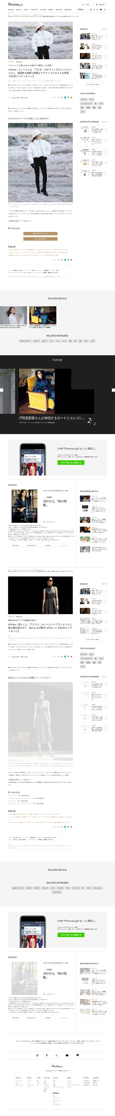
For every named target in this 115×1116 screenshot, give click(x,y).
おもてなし (46, 1109)
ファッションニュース (86, 103)
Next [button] (113, 390)
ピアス (54, 81)
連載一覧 (95, 1107)
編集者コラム (96, 1105)
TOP (9, 15)
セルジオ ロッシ (12, 640)
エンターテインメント (58, 1111)
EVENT (39, 1102)
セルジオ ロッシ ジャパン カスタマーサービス (20, 803)
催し (38, 1105)
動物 (45, 1107)
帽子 (47, 81)
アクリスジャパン (12, 795)
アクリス (61, 638)
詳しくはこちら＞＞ (49, 522)
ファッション (16, 15)
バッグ (91, 99)
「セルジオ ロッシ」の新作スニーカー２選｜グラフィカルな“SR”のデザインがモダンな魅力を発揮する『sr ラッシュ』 (39, 822)
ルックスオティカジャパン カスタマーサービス (20, 798)
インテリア (46, 1111)
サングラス (42, 638)
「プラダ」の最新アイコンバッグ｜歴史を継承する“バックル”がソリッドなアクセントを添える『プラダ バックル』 (38, 250)
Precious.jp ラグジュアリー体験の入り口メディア (58, 1095)
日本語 (88, 107)
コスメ (29, 1107)
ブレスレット (53, 638)
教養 (54, 1109)
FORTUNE (86, 1102)
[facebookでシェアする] (59, 97)
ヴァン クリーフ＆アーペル (73, 1109)
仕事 (54, 1105)
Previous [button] (1, 390)
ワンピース (32, 638)
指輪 (94, 107)
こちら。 (39, 525)
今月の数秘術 (86, 1107)
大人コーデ (25, 81)
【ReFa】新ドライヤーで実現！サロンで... (48, 418)
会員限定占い (86, 1109)
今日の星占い (86, 1105)
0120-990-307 (40, 798)
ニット (39, 81)
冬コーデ (31, 81)
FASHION (11, 62)
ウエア (17, 1107)
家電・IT (46, 1113)
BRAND (69, 1102)
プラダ (58, 81)
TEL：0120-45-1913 (40, 239)
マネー (54, 1107)
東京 (82, 107)
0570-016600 (40, 803)
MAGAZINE (96, 1102)
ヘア (28, 1111)
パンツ (43, 81)
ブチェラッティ (67, 638)
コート (35, 81)
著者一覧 (95, 1109)
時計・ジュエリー (20, 1109)
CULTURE (55, 1102)
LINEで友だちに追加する (71, 463)
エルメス (69, 1107)
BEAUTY (29, 1102)
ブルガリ (69, 1105)
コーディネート (26, 15)
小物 (51, 81)
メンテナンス (30, 1109)
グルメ (38, 1107)
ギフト (45, 1105)
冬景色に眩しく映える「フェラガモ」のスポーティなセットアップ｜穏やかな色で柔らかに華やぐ (33, 255)
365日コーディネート (38, 15)
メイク (29, 1105)
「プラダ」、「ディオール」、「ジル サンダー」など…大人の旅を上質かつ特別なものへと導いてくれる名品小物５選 (38, 252)
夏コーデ (27, 638)
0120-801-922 (25, 795)
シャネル (69, 1111)
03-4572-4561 (24, 801)
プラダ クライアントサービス (40, 234)
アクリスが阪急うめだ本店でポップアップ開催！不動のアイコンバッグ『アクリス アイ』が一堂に (33, 814)
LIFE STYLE (47, 1102)
